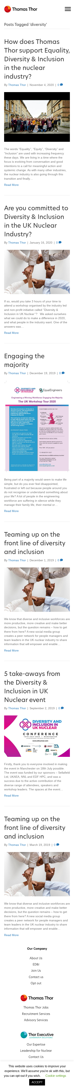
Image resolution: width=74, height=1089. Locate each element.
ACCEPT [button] (37, 1082)
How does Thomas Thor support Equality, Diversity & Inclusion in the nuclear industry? (37, 59)
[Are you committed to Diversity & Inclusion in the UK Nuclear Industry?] (37, 271)
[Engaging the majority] (37, 426)
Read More (11, 184)
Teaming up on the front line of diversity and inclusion (34, 543)
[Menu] (68, 9)
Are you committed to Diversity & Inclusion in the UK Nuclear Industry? (36, 221)
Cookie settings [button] (55, 1075)
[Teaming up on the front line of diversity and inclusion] (37, 589)
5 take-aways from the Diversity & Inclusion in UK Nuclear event (32, 686)
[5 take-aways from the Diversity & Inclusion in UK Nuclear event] (37, 736)
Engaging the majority (24, 360)
